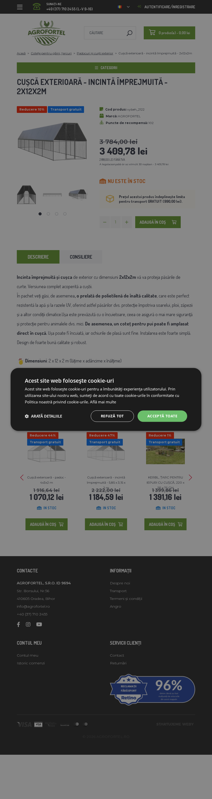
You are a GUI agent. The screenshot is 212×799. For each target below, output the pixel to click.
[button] (43, 416)
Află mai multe (103, 401)
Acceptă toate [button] (162, 415)
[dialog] (106, 399)
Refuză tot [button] (112, 415)
